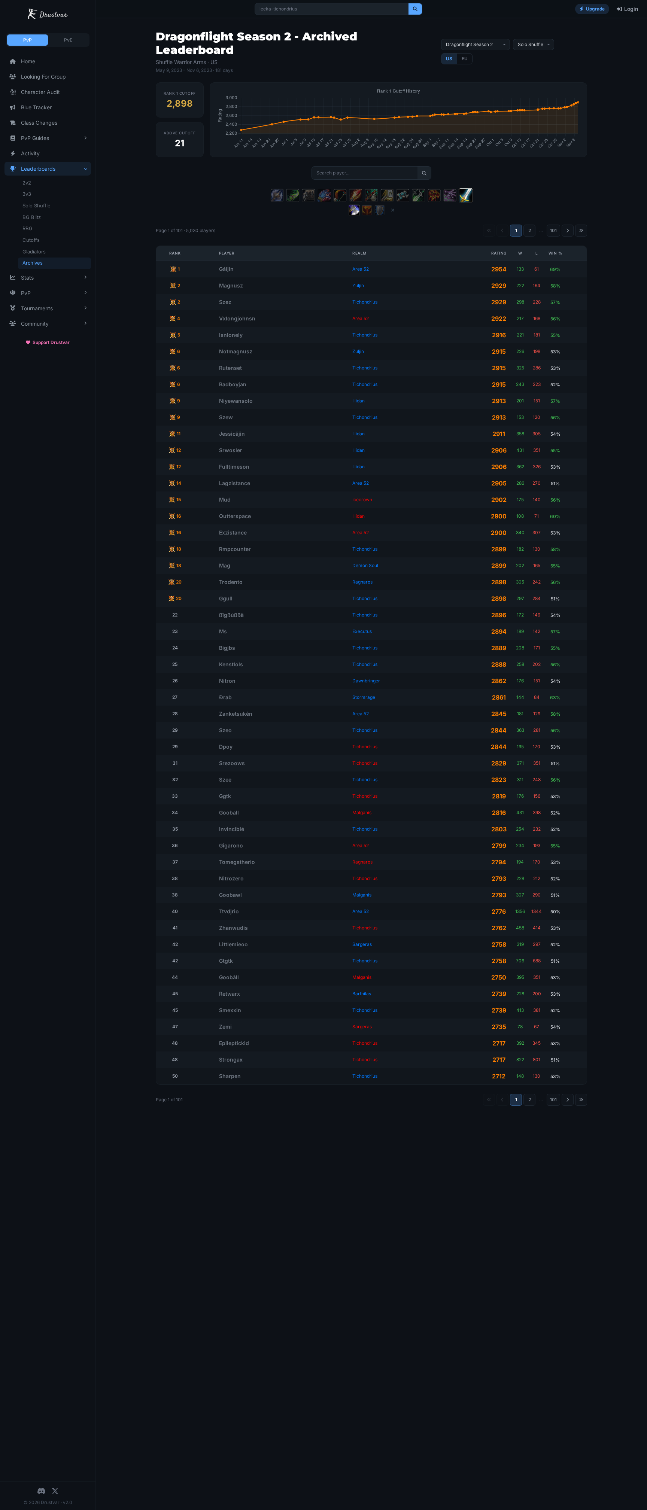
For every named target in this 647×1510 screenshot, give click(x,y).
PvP (27, 40)
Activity (30, 153)
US (449, 58)
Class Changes (39, 122)
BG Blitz (31, 217)
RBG (27, 228)
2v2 (26, 183)
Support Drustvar (51, 342)
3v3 (26, 194)
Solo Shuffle (36, 205)
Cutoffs (31, 240)
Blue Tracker (36, 107)
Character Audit (40, 92)
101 (553, 230)
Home (28, 61)
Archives (32, 263)
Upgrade (595, 9)
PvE (68, 40)
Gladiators (34, 252)
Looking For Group (43, 76)
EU (465, 58)
